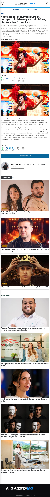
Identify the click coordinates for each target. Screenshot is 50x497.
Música (15, 9)
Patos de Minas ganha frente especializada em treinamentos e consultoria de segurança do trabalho (23, 329)
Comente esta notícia (25, 156)
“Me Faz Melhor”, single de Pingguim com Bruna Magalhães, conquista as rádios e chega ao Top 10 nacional (23, 212)
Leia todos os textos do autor (17, 168)
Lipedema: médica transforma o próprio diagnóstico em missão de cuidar (24, 400)
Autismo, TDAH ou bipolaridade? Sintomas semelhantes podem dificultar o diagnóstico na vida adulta (23, 436)
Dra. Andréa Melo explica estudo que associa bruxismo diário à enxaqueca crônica (23, 471)
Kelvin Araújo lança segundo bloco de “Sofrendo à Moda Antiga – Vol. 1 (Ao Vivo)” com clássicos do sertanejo (25, 250)
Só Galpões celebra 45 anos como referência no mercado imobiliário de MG (25, 364)
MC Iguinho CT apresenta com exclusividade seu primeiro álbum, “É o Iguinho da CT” (24, 287)
